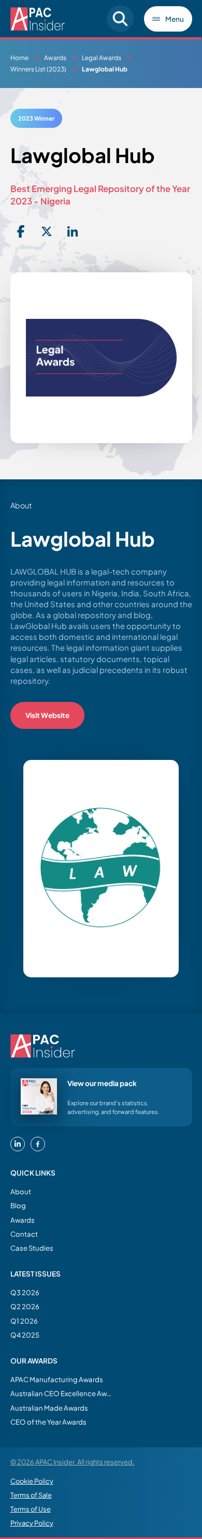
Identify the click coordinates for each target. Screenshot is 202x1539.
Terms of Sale (31, 1495)
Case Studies (31, 1247)
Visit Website (47, 715)
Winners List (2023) (38, 69)
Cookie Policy (31, 1481)
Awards (55, 58)
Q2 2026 (24, 1306)
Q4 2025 (24, 1334)
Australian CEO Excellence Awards (62, 1393)
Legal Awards (101, 58)
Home (19, 58)
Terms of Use (30, 1509)
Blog (18, 1205)
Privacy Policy (31, 1523)
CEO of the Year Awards (48, 1421)
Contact (24, 1233)
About (20, 1191)
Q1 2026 (24, 1320)
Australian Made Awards (49, 1407)
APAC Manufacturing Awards (56, 1379)
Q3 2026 (24, 1292)
